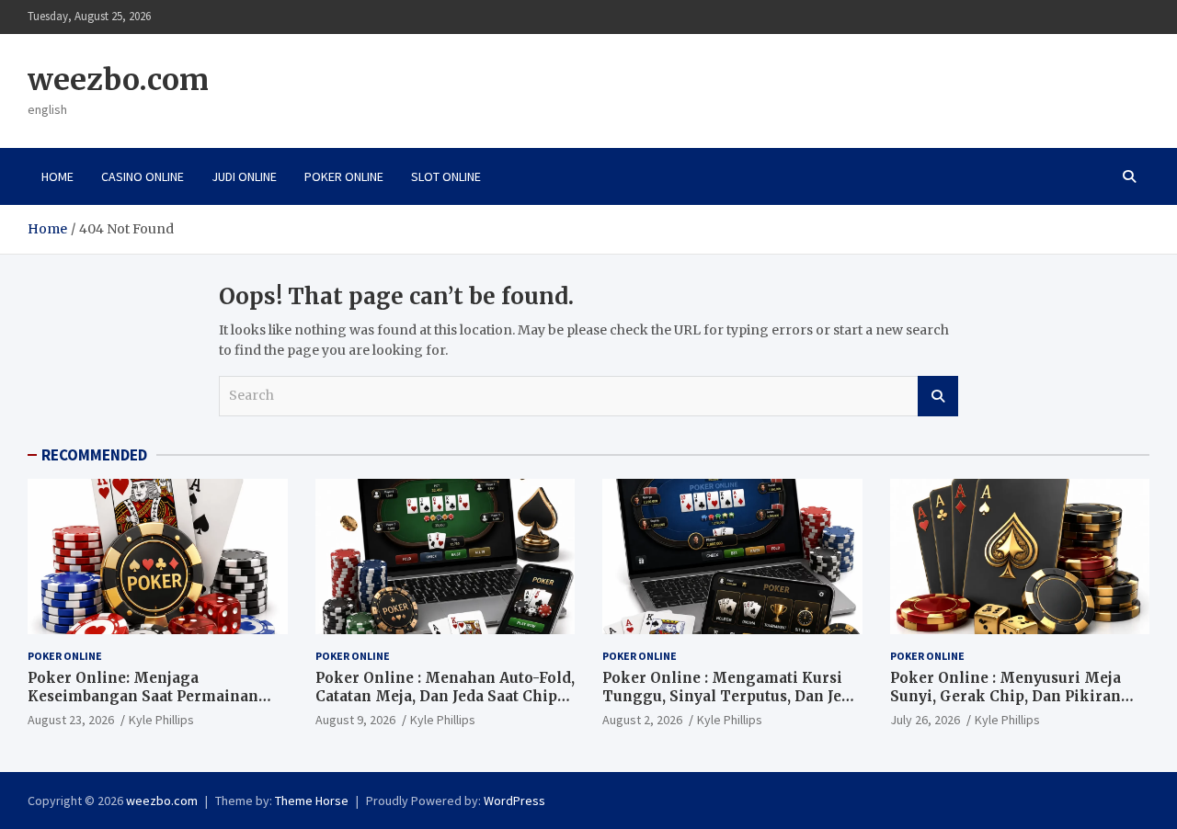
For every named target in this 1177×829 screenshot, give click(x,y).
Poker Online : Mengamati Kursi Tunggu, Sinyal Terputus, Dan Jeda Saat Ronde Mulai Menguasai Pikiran (730, 705)
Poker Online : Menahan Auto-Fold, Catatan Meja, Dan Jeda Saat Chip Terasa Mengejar (445, 695)
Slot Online (446, 176)
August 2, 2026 (642, 719)
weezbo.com (118, 80)
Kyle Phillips (161, 719)
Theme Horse (312, 800)
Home (57, 176)
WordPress (514, 800)
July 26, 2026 (925, 719)
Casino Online (142, 176)
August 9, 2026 (355, 719)
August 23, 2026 (71, 719)
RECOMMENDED (94, 455)
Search (938, 396)
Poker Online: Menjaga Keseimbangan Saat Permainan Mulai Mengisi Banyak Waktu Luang (143, 705)
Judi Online (244, 176)
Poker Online (343, 176)
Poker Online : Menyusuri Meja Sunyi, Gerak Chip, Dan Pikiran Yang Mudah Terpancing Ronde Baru (1007, 705)
